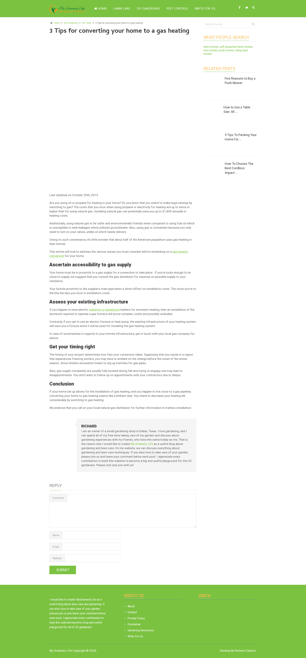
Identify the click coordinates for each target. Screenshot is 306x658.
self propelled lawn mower (235, 46)
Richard (89, 426)
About (131, 606)
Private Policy (136, 618)
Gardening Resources (141, 630)
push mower (226, 50)
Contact (132, 612)
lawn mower (210, 46)
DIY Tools (86, 23)
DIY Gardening (148, 9)
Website (57, 558)
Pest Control (177, 9)
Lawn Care (122, 9)
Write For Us (205, 9)
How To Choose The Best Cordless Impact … (239, 168)
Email (56, 546)
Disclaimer (134, 624)
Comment (58, 498)
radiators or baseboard (104, 309)
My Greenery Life (142, 444)
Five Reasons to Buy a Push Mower (240, 81)
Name (56, 535)
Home (102, 9)
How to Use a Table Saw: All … (236, 109)
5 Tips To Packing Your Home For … (241, 137)
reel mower (210, 50)
